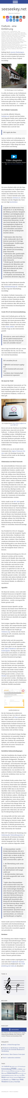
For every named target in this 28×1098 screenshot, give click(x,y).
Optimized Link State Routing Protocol (10, 43)
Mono (25, 1073)
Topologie (24, 47)
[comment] (14, 20)
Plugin (18, 1075)
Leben (5, 1073)
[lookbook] (24, 17)
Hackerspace (14, 39)
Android (6, 1066)
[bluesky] (11, 17)
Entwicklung (6, 1069)
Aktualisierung (4, 32)
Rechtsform (4, 46)
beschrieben (13, 202)
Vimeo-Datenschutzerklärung (14, 164)
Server (11, 1077)
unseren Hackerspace (17, 52)
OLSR (22, 42)
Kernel (8, 41)
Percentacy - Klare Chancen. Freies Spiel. (14, 1054)
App (10, 1066)
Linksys (21, 41)
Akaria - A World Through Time (11, 1044)
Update (10, 1079)
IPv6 (23, 40)
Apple (13, 1066)
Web (21, 1079)
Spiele (20, 1077)
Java (13, 1071)
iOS (11, 1071)
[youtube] (20, 20)
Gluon (12, 37)
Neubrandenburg (16, 42)
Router (8, 47)
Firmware (3, 36)
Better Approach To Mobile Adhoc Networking (15, 34)
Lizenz (2, 42)
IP (18, 40)
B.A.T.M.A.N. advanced (20, 32)
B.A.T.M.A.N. (11, 32)
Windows (4, 1082)
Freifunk (3, 37)
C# (18, 1066)
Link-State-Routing (14, 41)
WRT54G (3, 50)
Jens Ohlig (16, 423)
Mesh (6, 42)
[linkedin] (20, 17)
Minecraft (20, 1073)
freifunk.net (5, 116)
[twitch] (17, 20)
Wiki (18, 48)
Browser (16, 1066)
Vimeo (9, 48)
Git (17, 1069)
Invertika (8, 1071)
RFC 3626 (20, 46)
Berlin (2, 34)
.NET (2, 1066)
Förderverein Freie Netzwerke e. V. (14, 36)
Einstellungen (22, 1066)
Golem (6, 39)
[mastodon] (7, 20)
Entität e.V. (17, 35)
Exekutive (22, 35)
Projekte (8, 1077)
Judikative (3, 41)
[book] (7, 17)
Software (12, 47)
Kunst (21, 1071)
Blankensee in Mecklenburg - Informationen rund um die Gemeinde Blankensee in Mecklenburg (13, 1049)
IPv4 (21, 40)
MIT (23, 1073)
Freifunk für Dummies (17, 962)
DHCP (13, 35)
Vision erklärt (10, 326)
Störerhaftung (18, 47)
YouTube (17, 1082)
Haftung (20, 39)
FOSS (24, 36)
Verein (2, 48)
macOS (15, 1073)
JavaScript (17, 1071)
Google (23, 1069)
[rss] (11, 20)
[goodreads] (17, 17)
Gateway (8, 37)
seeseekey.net (14, 8)
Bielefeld (3, 35)
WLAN (20, 48)
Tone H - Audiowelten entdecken (11, 1057)
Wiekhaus (13, 48)
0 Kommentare (13, 31)
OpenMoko (12, 1075)
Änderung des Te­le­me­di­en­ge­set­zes (12, 835)
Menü (14, 2)
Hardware (15, 40)
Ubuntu (5, 1079)
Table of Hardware (10, 648)
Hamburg (3, 40)
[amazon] (4, 17)
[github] (14, 17)
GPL (10, 39)
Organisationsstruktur (6, 45)
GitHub (20, 1069)
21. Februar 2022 (5, 31)
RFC (16, 46)
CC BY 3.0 (14, 425)
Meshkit (10, 42)
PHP (15, 1075)
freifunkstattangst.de (11, 286)
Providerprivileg (22, 45)
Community (8, 35)
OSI (13, 45)
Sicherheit (16, 1077)
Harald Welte (9, 40)
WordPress (11, 1081)
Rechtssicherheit (11, 46)
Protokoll (16, 45)
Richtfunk (3, 47)
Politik (20, 1075)
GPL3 (5, 1071)
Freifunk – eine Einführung (8, 27)
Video (6, 48)
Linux (24, 41)
